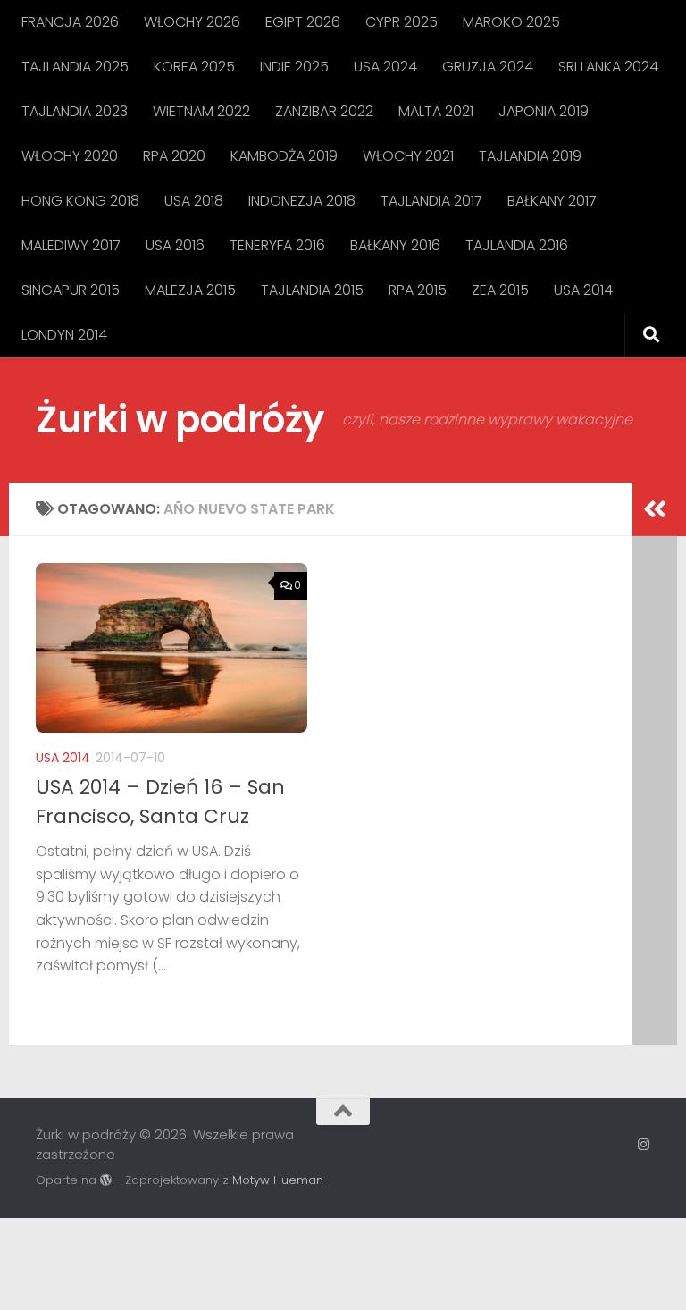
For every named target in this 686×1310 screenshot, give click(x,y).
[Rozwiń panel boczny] (654, 509)
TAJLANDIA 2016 (516, 245)
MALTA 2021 (435, 111)
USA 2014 (583, 290)
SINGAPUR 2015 (70, 290)
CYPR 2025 (401, 22)
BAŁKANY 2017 (552, 200)
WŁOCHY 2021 (408, 156)
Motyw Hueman (277, 1179)
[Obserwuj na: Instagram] (643, 1145)
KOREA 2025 (194, 66)
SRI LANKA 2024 (608, 66)
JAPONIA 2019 (543, 111)
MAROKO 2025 (511, 22)
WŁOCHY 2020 (69, 156)
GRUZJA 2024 (487, 66)
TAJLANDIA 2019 (530, 156)
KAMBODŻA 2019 (284, 156)
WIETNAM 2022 (201, 111)
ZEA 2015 (500, 290)
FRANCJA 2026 (70, 22)
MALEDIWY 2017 (71, 245)
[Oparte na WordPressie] (106, 1180)
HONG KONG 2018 (80, 200)
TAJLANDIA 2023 (74, 111)
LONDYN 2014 (64, 334)
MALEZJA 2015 (190, 290)
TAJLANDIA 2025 (75, 66)
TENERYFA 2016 (277, 245)
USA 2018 (193, 200)
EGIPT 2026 (302, 22)
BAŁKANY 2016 (395, 245)
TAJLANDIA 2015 (312, 290)
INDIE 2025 (294, 66)
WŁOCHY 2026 (192, 22)
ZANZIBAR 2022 (324, 111)
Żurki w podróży (180, 419)
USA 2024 (385, 66)
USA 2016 (175, 245)
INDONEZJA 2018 (302, 200)
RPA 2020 (174, 156)
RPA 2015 (418, 290)
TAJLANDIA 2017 (431, 200)
